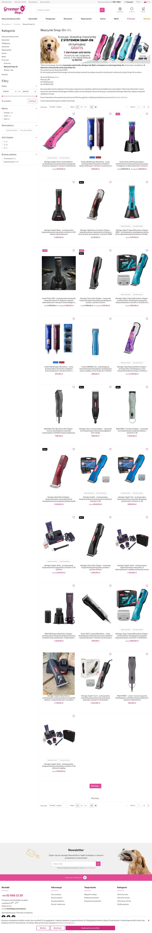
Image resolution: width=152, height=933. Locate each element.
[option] (92, 157)
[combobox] (70, 10)
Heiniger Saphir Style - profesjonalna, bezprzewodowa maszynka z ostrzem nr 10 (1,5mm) (58, 568)
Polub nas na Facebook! (73, 877)
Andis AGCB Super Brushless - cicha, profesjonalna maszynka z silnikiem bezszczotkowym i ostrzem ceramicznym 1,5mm (95, 164)
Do (19, 91)
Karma (102, 19)
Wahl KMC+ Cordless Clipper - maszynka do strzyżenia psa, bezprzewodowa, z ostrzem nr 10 (132, 431)
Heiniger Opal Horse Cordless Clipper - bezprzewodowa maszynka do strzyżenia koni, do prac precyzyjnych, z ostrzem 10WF (95, 232)
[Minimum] (2, 96)
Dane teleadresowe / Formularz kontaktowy (17, 913)
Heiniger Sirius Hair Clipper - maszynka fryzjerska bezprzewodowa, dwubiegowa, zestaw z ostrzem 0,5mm (95, 300)
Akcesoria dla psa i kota (11, 19)
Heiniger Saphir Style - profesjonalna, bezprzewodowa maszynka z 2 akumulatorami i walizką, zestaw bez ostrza (132, 568)
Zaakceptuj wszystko (90, 928)
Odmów (43, 928)
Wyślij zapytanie (123, 904)
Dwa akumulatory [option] (65, 158)
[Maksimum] (36, 96)
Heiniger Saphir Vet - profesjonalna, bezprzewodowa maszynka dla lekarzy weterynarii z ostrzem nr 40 (132, 499)
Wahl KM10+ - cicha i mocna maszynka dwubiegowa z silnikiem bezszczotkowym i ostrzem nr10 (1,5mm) (132, 698)
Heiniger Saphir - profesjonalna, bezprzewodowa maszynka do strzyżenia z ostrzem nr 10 (95, 499)
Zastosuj (32, 101)
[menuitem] (77, 107)
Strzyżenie (68, 19)
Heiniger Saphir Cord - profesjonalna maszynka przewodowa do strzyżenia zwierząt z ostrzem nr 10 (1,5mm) (95, 698)
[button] (138, 2)
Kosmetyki (33, 19)
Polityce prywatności (66, 923)
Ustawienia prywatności (92, 901)
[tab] (19, 86)
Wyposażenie (86, 19)
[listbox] (58, 158)
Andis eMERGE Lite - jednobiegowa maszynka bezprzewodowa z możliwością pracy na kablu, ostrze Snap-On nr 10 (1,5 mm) (95, 369)
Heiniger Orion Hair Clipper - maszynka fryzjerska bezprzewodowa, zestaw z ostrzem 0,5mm (95, 568)
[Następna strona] (148, 107)
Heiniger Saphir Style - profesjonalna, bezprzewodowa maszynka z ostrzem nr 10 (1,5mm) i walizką (58, 766)
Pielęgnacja (50, 19)
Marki (116, 19)
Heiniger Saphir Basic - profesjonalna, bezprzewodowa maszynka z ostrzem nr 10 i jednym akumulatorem (59, 232)
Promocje (131, 19)
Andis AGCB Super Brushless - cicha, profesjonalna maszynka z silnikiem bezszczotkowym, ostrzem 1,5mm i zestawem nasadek (59, 369)
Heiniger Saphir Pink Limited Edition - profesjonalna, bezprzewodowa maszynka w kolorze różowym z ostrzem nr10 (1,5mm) (59, 164)
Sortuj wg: (44, 107)
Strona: (133, 107)
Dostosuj (58, 928)
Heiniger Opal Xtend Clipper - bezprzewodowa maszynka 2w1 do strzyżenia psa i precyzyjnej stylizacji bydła (58, 499)
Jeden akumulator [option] (52, 158)
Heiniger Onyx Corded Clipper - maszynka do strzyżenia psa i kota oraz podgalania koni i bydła (95, 431)
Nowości (147, 19)
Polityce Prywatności (89, 868)
